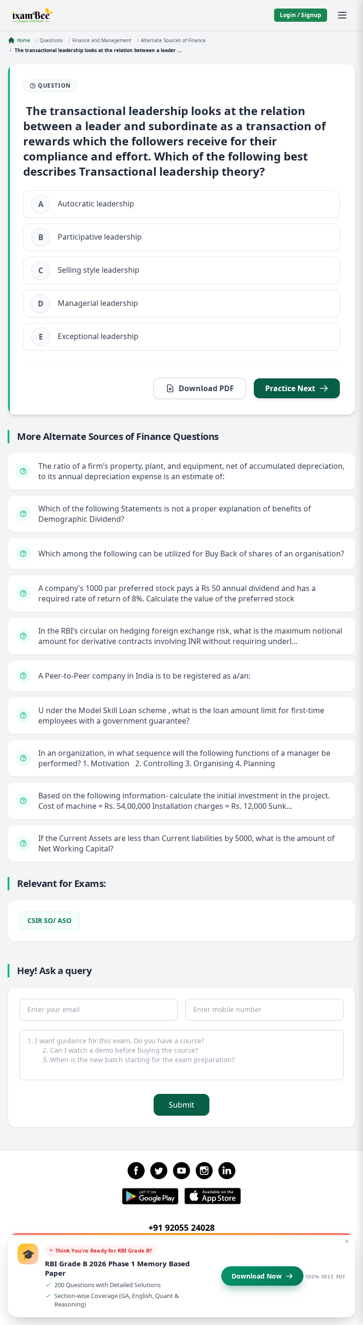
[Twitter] (158, 1170)
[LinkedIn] (226, 1170)
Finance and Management (101, 40)
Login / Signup (300, 15)
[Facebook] (136, 1170)
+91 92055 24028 (181, 1227)
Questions (51, 40)
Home (23, 40)
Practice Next (290, 388)
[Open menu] (342, 15)
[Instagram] (204, 1170)
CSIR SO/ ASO (49, 920)
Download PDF (206, 388)
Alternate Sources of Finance (173, 40)
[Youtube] (181, 1170)
